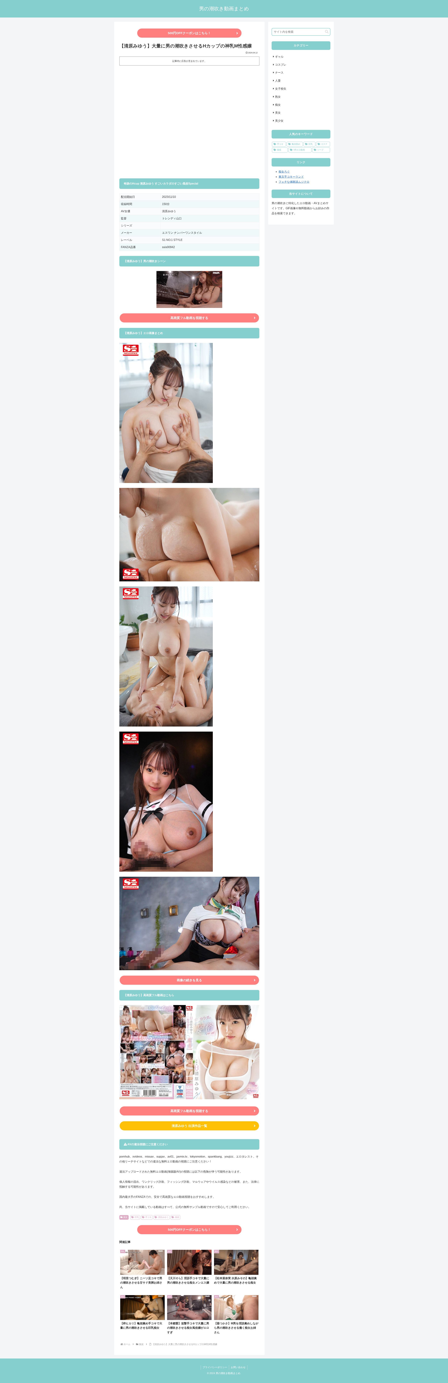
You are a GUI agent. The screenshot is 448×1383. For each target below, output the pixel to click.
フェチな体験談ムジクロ (294, 181)
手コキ (148, 1217)
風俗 (177, 1217)
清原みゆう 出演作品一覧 (189, 1126)
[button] (327, 32)
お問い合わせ (238, 1367)
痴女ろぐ (284, 171)
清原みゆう (163, 1217)
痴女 (125, 1217)
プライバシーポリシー (215, 1367)
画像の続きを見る (189, 980)
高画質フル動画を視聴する (189, 318)
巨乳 (137, 1217)
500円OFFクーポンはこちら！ (189, 33)
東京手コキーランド (291, 176)
